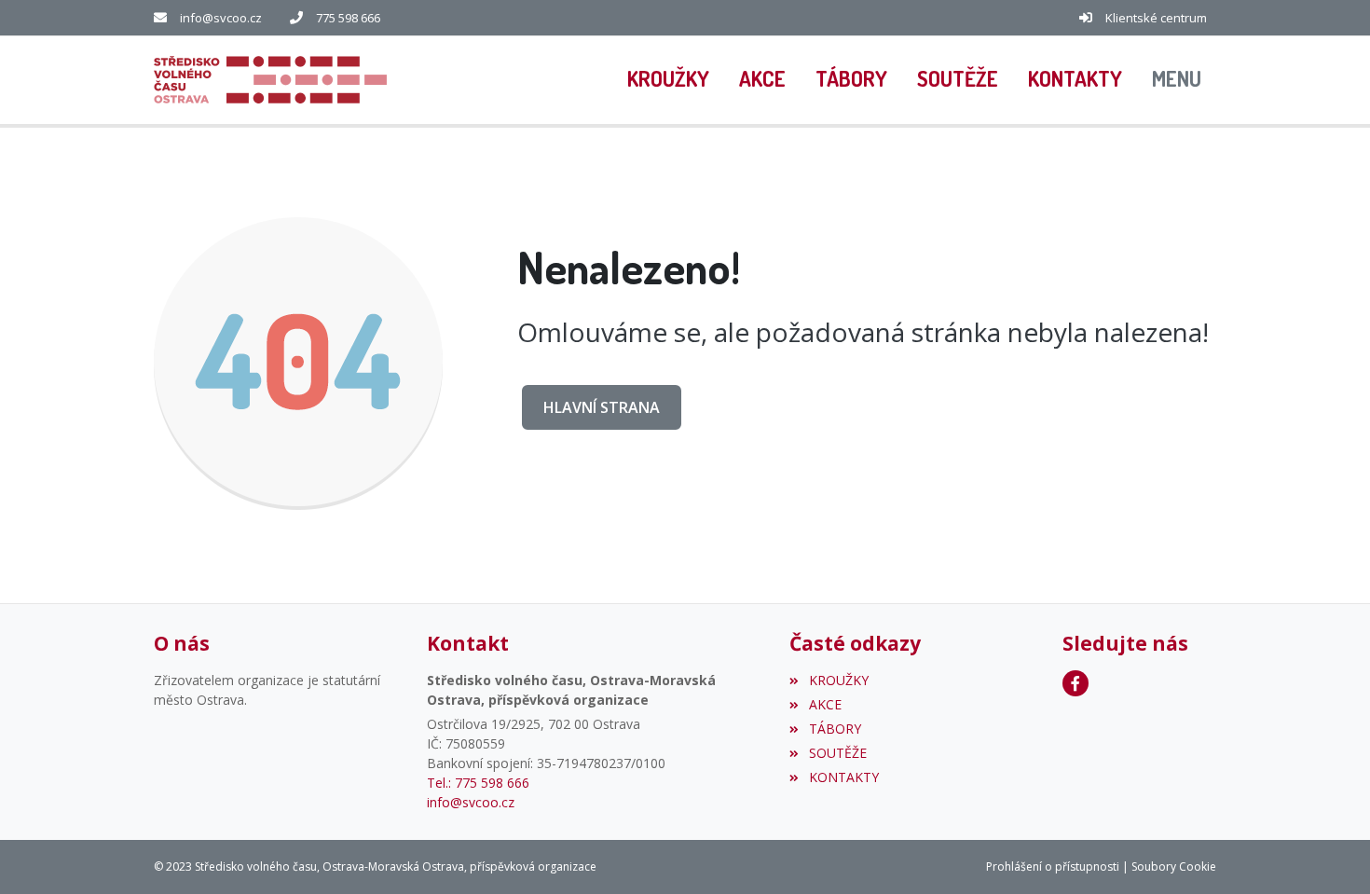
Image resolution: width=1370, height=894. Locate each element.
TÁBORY (834, 728)
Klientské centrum (1156, 17)
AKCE (825, 704)
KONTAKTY (843, 777)
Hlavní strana (601, 407)
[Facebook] (1075, 683)
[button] (1176, 80)
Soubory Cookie (1173, 866)
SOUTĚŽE (837, 753)
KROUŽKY (838, 680)
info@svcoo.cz (221, 17)
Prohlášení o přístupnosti (1052, 866)
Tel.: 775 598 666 (478, 782)
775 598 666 (348, 17)
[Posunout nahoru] (1328, 852)
